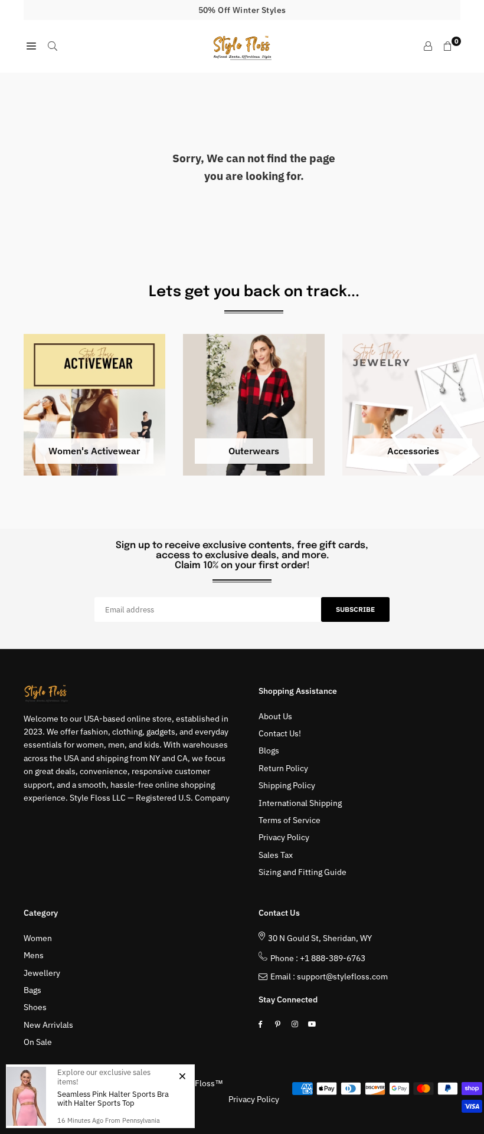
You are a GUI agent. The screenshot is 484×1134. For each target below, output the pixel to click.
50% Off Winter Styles (242, 10)
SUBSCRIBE (355, 609)
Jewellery (42, 973)
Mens (34, 955)
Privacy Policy (284, 837)
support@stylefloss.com (342, 976)
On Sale (38, 1042)
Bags (32, 990)
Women (38, 938)
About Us (275, 716)
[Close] (182, 1075)
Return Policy (283, 768)
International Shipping (300, 803)
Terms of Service (290, 820)
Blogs (269, 750)
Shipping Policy (287, 785)
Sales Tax (276, 855)
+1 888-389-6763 (332, 958)
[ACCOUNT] (428, 46)
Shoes (35, 1007)
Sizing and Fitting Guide (302, 872)
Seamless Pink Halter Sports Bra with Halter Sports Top (113, 1099)
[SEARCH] (52, 46)
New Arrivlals (48, 1025)
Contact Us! (280, 733)
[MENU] (31, 46)
